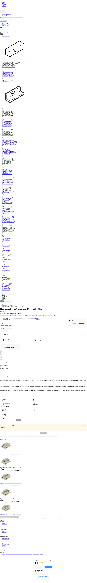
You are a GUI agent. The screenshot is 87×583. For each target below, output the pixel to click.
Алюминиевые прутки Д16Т (7, 74)
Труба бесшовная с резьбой (7, 207)
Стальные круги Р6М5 (6, 273)
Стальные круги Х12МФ (6, 284)
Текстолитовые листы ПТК (7, 170)
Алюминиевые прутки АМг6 (7, 70)
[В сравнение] (20, 470)
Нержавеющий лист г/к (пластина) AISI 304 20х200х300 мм (10, 498)
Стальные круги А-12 (6, 270)
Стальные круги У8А (6, 282)
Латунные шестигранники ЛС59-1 (8, 191)
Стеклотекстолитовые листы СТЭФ (8, 166)
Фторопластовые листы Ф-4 (7, 174)
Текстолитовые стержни (6, 172)
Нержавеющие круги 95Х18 (7, 225)
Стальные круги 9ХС (6, 266)
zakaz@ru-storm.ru (3, 21)
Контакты (4, 6)
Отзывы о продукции (6, 8)
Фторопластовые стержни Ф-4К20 (8, 177)
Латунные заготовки (6, 178)
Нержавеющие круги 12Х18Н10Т (8, 222)
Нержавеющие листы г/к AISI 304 (8, 227)
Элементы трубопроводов (6, 294)
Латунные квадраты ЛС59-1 (7, 180)
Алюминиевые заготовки (6, 36)
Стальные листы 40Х (6, 286)
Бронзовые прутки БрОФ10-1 (7, 122)
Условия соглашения (5, 526)
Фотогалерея (4, 534)
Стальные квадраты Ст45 (6, 253)
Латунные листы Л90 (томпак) (7, 184)
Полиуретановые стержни (6, 163)
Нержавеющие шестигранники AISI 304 (9, 234)
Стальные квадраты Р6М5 (6, 250)
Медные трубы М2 (5, 195)
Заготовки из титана (5, 543)
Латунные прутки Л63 (6, 185)
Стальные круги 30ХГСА (6, 259)
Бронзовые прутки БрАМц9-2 (7, 115)
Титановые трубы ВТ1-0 (6, 245)
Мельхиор (4, 201)
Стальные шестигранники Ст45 (7, 293)
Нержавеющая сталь (5, 213)
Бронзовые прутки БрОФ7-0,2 (7, 120)
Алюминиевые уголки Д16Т (7, 81)
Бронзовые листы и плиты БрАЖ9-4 (8, 140)
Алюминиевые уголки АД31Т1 (7, 79)
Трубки (3, 237)
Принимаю (2, 520)
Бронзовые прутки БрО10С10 (7, 129)
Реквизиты (4, 527)
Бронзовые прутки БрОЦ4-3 (7, 131)
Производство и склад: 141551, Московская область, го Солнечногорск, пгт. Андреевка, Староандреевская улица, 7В (22, 554)
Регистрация (4, 15)
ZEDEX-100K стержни (6, 150)
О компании (4, 524)
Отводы (3, 295)
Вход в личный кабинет (6, 14)
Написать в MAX (5, 23)
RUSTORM (37, 318)
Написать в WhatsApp (6, 25)
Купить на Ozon (81, 323)
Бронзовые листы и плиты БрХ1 (8, 147)
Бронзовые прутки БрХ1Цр (7, 133)
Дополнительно (3, 529)
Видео (3, 7)
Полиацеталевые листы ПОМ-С (7, 159)
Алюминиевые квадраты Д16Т (7, 61)
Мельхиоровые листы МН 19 (7, 203)
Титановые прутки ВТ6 (6, 243)
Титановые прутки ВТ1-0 (6, 242)
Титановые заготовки (6, 238)
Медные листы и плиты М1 (7, 198)
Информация (2, 521)
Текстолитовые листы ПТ (6, 168)
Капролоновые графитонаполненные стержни (10, 152)
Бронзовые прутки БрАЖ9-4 (7, 111)
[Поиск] (11, 19)
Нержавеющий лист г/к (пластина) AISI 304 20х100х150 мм (10, 514)
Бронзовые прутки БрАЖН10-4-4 (8, 113)
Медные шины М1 (5, 196)
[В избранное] (19, 470)
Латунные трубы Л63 (6, 189)
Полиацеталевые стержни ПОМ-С (8, 161)
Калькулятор (4, 532)
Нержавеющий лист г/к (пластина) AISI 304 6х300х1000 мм (10, 467)
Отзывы (4, 372)
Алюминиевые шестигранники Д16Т (8, 107)
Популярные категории (4, 536)
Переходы (4, 297)
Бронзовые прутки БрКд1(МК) (7, 124)
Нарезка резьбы (5, 205)
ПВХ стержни (4, 157)
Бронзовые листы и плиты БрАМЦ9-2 (9, 144)
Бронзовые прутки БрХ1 (6, 126)
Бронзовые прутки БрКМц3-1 (7, 135)
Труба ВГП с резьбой (6, 209)
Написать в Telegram (5, 24)
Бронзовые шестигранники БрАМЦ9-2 (9, 109)
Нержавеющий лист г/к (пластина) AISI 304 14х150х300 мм (10, 483)
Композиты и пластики (6, 148)
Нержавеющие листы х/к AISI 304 (8, 229)
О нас (3, 3)
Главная (3, 2)
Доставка (4, 4)
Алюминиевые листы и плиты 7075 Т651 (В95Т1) (11, 63)
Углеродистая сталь (5, 246)
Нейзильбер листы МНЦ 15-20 (7, 212)
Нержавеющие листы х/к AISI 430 (8, 214)
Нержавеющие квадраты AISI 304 (8, 216)
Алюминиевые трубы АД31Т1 (7, 76)
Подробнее (62, 518)
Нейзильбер (4, 210)
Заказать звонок (5, 22)
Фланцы (3, 299)
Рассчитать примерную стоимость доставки (11, 346)
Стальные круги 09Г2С (6, 255)
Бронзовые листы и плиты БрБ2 (7, 138)
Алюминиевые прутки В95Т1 (7, 72)
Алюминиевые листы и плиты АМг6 (8, 67)
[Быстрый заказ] (10, 326)
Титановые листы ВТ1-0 (6, 240)
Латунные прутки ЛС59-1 (6, 187)
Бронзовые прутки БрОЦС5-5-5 (7, 118)
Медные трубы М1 (5, 194)
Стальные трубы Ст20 (6, 290)
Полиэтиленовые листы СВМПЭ (8, 165)
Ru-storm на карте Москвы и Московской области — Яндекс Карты (43, 578)
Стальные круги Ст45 (6, 279)
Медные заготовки (5, 192)
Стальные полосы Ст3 (6, 288)
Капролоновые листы (6, 154)
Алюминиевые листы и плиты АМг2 (8, 65)
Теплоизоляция (5, 235)
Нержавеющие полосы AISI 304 (7, 231)
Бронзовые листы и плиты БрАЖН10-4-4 (9, 142)
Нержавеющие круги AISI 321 (7, 220)
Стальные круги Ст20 (6, 277)
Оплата (3, 5)
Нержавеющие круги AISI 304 (7, 218)
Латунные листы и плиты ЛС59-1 (8, 182)
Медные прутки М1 (5, 200)
